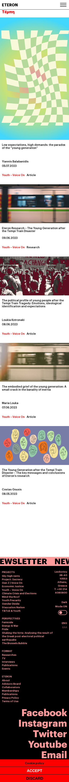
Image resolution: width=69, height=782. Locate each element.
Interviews (8, 661)
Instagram (42, 722)
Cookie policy (34, 763)
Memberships (10, 690)
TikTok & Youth (11, 610)
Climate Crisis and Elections (19, 593)
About (6, 680)
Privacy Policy (10, 697)
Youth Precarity (11, 600)
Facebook (44, 711)
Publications (9, 665)
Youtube (47, 743)
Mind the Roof (11, 596)
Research (33, 247)
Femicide (7, 622)
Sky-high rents (11, 575)
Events (6, 668)
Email (54, 754)
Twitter (50, 732)
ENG (64, 623)
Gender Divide (10, 603)
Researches (9, 654)
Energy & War (10, 625)
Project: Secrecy (12, 579)
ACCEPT (34, 771)
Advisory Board (11, 683)
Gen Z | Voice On (12, 582)
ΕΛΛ (64, 627)
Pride (5, 629)
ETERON (10, 5)
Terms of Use (10, 701)
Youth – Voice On (13, 175)
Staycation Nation (13, 607)
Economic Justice (13, 586)
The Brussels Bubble (14, 643)
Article (31, 175)
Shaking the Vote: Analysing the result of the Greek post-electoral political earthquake (27, 636)
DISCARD (34, 778)
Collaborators (11, 687)
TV (3, 658)
